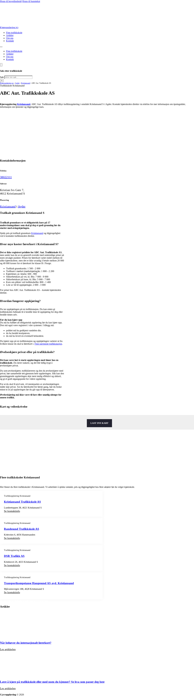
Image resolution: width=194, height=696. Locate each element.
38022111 (6, 177)
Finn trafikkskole (14, 32)
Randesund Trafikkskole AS (21, 529)
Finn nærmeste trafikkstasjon (48, 344)
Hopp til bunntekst (31, 1)
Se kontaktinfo (12, 511)
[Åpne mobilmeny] (1, 46)
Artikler (9, 35)
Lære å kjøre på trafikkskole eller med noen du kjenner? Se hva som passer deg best (52, 681)
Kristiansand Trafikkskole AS (22, 501)
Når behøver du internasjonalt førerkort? (25, 642)
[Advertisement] (91, 135)
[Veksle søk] (1, 64)
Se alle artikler (15, 692)
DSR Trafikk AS (14, 556)
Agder (17, 83)
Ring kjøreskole (15, 112)
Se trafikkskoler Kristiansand (26, 600)
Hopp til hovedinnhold (11, 1)
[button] (32, 244)
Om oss (9, 38)
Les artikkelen (8, 649)
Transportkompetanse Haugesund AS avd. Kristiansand (39, 583)
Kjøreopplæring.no (7, 83)
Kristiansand (25, 83)
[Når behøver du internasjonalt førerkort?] (17, 637)
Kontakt (10, 41)
